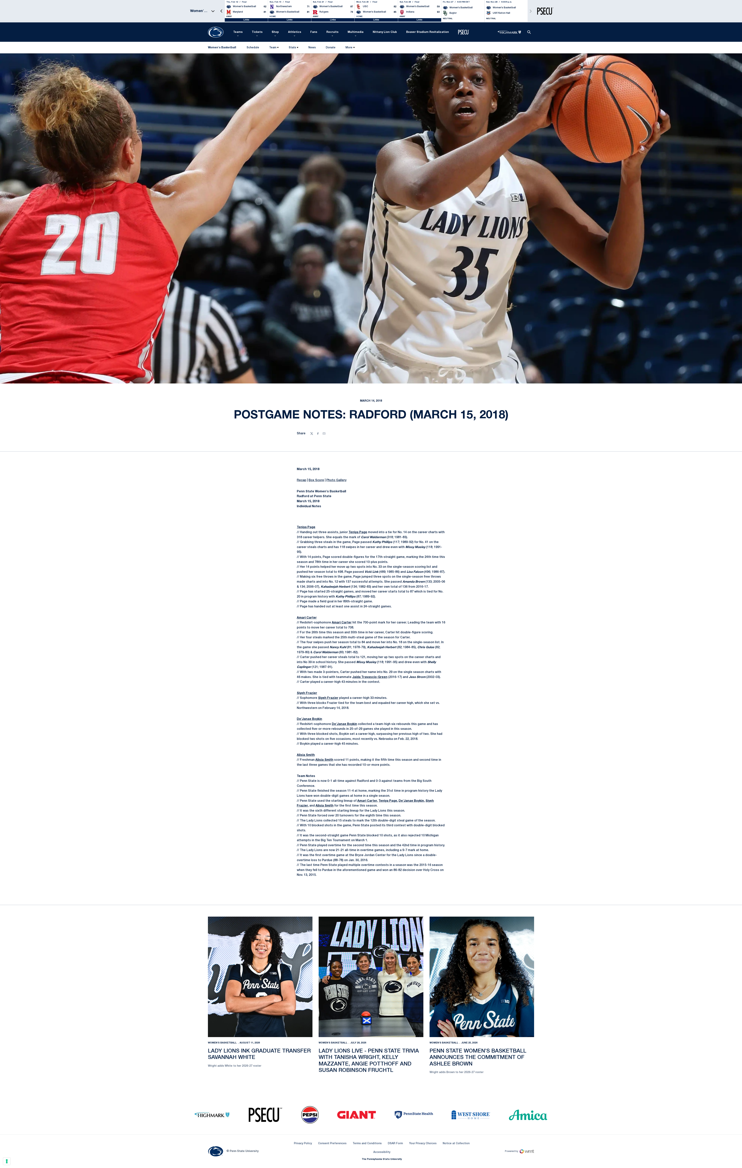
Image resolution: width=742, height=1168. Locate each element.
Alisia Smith (306, 755)
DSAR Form (395, 1143)
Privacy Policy (303, 1143)
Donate (330, 48)
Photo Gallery (336, 480)
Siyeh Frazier (307, 693)
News (312, 47)
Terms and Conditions (367, 1143)
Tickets (257, 32)
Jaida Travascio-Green (369, 677)
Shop (275, 32)
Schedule (253, 47)
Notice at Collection (456, 1143)
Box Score (316, 480)
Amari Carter (307, 617)
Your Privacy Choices (423, 1143)
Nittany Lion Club (385, 32)
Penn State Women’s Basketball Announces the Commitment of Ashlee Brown (478, 1057)
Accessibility (381, 1152)
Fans (313, 32)
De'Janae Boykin (309, 719)
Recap (301, 480)
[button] (221, 11)
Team (272, 47)
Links (246, 20)
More (348, 47)
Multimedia (355, 32)
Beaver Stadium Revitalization (427, 32)
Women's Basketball (222, 1043)
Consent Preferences (332, 1143)
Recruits (332, 32)
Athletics (294, 32)
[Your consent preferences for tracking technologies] (6, 1161)
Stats (292, 47)
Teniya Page (306, 527)
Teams (238, 32)
